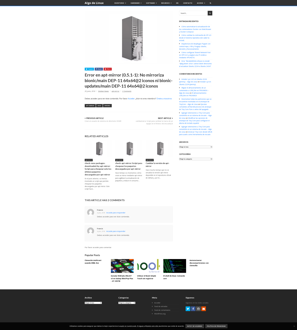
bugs (99, 105)
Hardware (135, 3)
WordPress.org (159, 314)
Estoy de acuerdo (194, 326)
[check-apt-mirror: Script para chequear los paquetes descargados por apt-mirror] (128, 148)
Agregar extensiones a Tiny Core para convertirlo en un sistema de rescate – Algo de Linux (195, 115)
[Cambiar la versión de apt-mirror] (159, 148)
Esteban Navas (103, 91)
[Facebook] (193, 308)
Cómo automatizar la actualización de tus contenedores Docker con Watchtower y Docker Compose (195, 29)
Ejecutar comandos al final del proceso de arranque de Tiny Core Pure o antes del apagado (195, 107)
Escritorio (120, 3)
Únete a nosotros (164, 98)
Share (99, 69)
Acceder (131, 98)
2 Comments (126, 91)
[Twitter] (188, 308)
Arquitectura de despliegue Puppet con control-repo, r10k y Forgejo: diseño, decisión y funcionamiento (194, 46)
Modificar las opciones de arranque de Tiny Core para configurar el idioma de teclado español (194, 120)
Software (150, 3)
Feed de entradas (160, 306)
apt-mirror (115, 91)
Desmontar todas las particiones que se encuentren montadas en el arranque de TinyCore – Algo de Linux (195, 101)
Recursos (165, 3)
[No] (294, 326)
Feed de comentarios (162, 310)
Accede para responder (115, 212)
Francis (100, 210)
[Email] (203, 308)
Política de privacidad (216, 326)
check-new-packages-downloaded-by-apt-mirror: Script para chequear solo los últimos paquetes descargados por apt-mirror (98, 169)
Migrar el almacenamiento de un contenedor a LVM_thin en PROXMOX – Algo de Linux (194, 90)
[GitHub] (198, 308)
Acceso (200, 3)
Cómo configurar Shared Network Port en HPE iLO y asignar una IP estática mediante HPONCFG (195, 55)
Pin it (109, 69)
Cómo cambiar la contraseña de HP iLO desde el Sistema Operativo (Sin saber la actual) (195, 37)
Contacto (187, 3)
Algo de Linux (94, 3)
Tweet (90, 69)
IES (177, 3)
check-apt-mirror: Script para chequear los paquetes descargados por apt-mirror (128, 166)
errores (107, 105)
